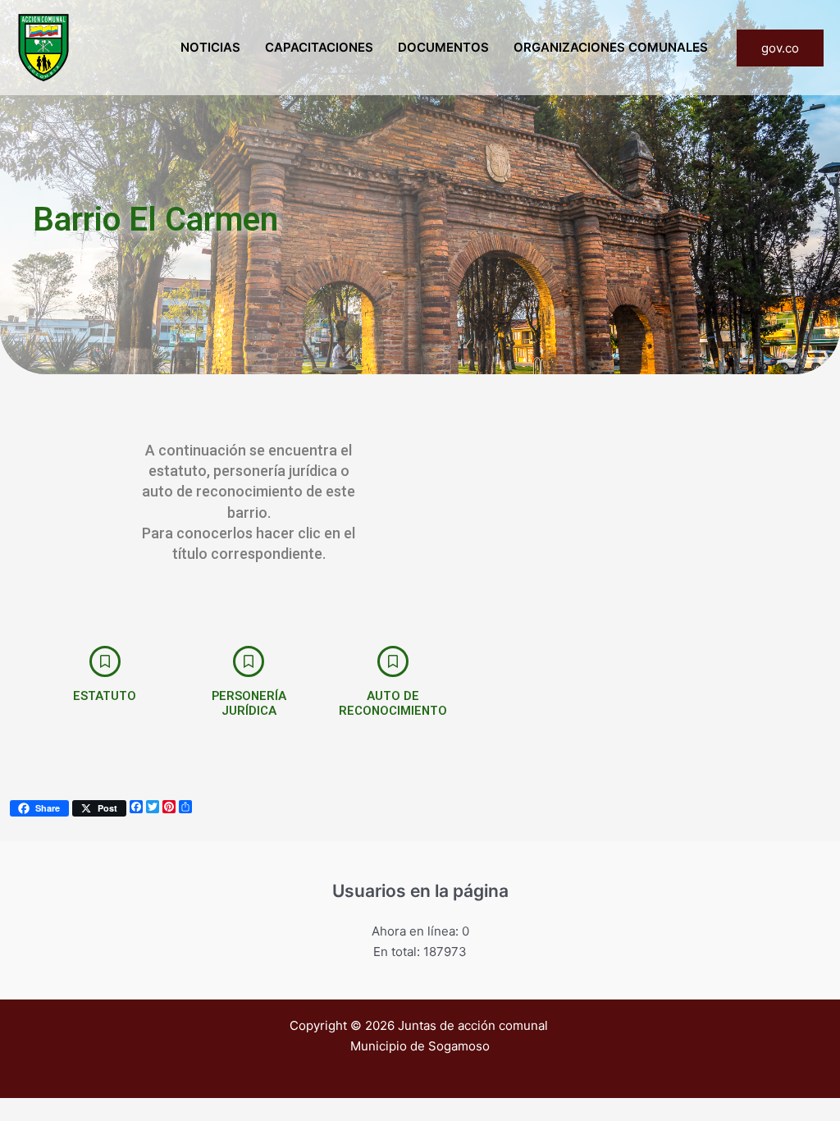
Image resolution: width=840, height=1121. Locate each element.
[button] (780, 48)
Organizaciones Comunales (611, 47)
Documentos (443, 47)
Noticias (210, 47)
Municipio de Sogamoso (420, 1046)
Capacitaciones (319, 47)
